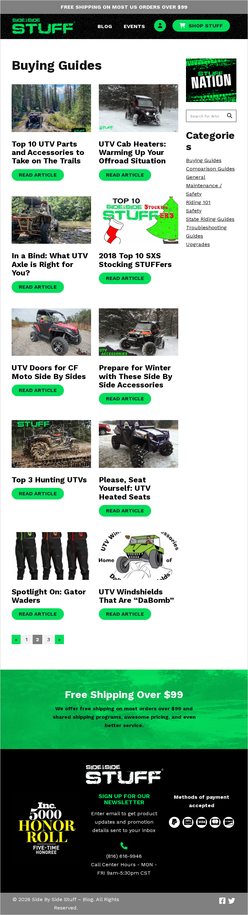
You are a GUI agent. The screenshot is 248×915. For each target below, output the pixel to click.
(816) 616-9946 (124, 856)
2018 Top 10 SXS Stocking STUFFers (135, 260)
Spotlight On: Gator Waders (49, 596)
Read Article (38, 175)
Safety (194, 211)
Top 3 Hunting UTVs (49, 479)
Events (134, 26)
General (195, 177)
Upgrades (198, 244)
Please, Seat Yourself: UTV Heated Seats (124, 488)
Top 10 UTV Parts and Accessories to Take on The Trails (48, 152)
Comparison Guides (210, 169)
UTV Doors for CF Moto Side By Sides (49, 372)
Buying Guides (204, 160)
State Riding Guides (210, 219)
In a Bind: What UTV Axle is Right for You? (50, 264)
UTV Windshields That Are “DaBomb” (136, 596)
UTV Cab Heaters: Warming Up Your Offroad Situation (132, 152)
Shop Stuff (206, 26)
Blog (105, 26)
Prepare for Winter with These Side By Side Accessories (135, 376)
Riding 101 (198, 202)
